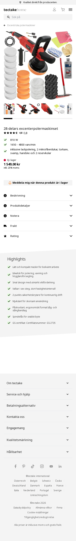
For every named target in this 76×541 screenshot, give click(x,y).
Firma (60, 507)
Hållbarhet (14, 452)
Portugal (44, 490)
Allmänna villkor (44, 507)
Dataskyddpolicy (22, 507)
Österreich (20, 480)
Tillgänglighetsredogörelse (39, 517)
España (48, 485)
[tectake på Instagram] (42, 466)
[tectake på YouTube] (51, 466)
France (60, 485)
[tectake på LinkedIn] (60, 466)
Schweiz (46, 480)
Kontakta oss (16, 417)
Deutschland (19, 485)
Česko (58, 480)
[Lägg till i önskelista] (68, 35)
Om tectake (14, 383)
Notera (14, 215)
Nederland (29, 490)
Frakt (13, 226)
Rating (14, 236)
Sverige (57, 490)
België (33, 480)
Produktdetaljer (20, 205)
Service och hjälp (18, 394)
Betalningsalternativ (21, 405)
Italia (16, 490)
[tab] (8, 118)
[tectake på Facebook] (15, 466)
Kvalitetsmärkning (19, 440)
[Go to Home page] (15, 9)
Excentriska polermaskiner (21, 25)
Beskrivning (17, 195)
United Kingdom (39, 495)
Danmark (35, 485)
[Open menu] (70, 9)
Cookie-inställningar (38, 512)
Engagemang (16, 428)
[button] (9, 108)
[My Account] (54, 9)
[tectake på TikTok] (32, 466)
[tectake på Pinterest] (23, 466)
